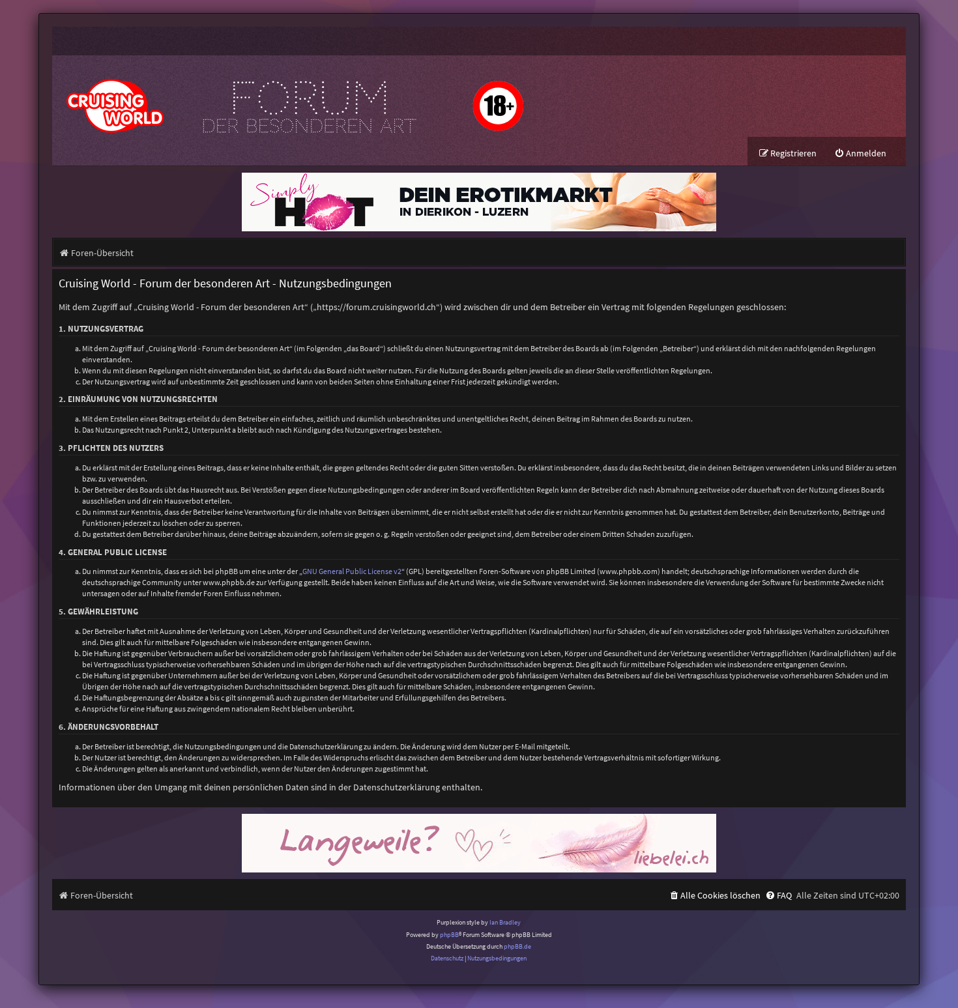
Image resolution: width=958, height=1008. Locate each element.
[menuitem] (860, 153)
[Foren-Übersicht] (293, 96)
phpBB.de (517, 946)
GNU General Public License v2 (351, 571)
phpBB (449, 934)
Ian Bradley (505, 922)
